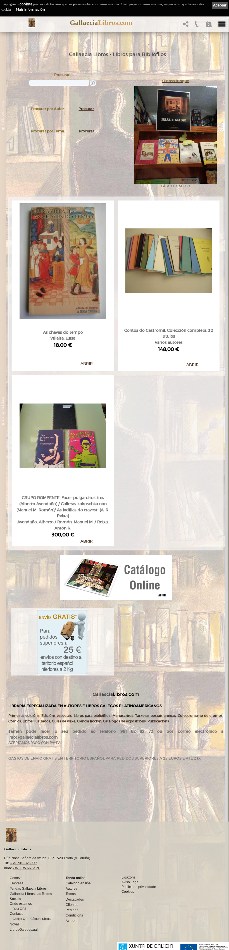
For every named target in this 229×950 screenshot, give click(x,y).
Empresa (16, 883)
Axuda (70, 921)
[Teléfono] (196, 25)
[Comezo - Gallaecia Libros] (32, 22)
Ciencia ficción (89, 721)
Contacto (16, 913)
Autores (71, 888)
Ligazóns (128, 877)
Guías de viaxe (63, 721)
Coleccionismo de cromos (200, 715)
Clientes (72, 904)
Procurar (86, 108)
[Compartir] (185, 25)
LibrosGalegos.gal (24, 929)
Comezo (16, 878)
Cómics (14, 721)
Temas (71, 894)
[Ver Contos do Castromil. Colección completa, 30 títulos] (168, 259)
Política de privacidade (138, 887)
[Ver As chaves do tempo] (63, 259)
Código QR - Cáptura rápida (32, 918)
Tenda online (75, 878)
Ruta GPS (19, 908)
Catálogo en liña (78, 883)
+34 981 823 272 (23, 863)
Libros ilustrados (36, 721)
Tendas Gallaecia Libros (28, 888)
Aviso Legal (130, 882)
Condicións (74, 915)
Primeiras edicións (23, 715)
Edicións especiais (56, 715)
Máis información (30, 9)
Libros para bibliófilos (92, 715)
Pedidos (72, 910)
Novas (15, 924)
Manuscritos (123, 715)
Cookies (127, 891)
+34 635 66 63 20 (26, 868)
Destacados (75, 899)
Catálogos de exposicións (124, 721)
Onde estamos (21, 903)
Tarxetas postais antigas (155, 715)
